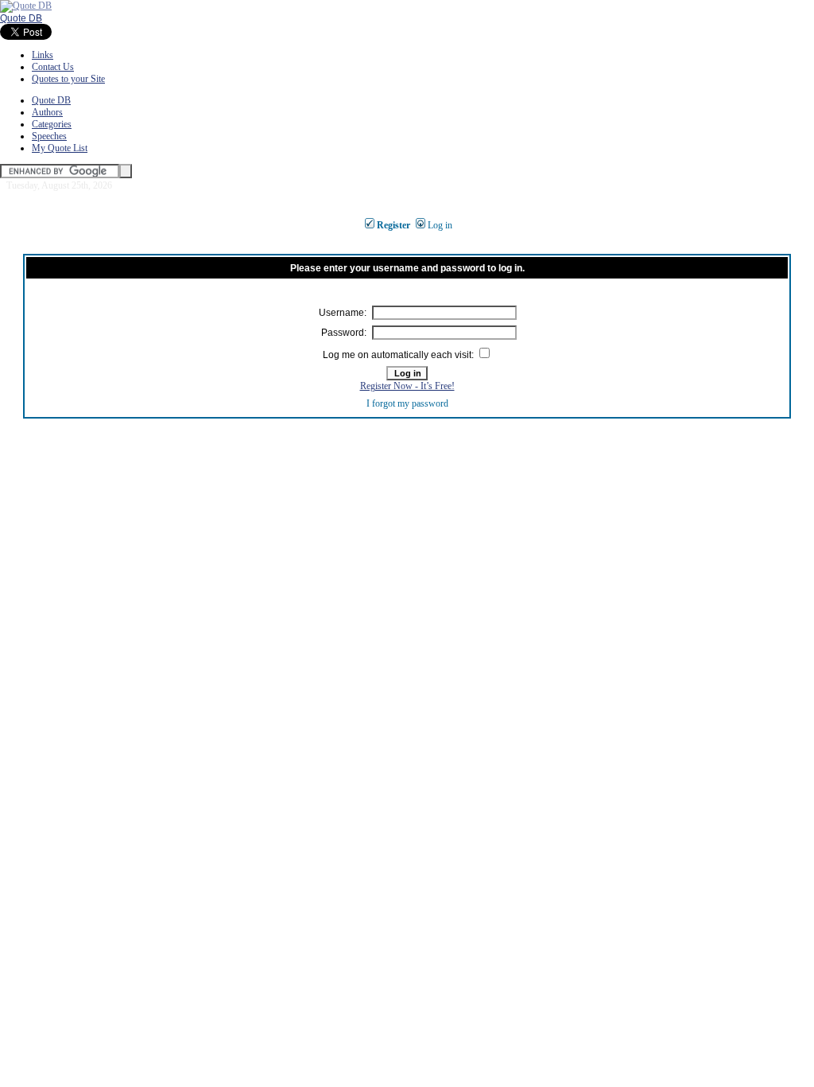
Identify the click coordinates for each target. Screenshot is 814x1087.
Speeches (49, 136)
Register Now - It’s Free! (407, 386)
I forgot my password (407, 403)
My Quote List (59, 148)
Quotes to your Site (68, 78)
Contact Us (53, 66)
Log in (440, 225)
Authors (47, 112)
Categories (52, 124)
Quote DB (21, 18)
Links (42, 54)
